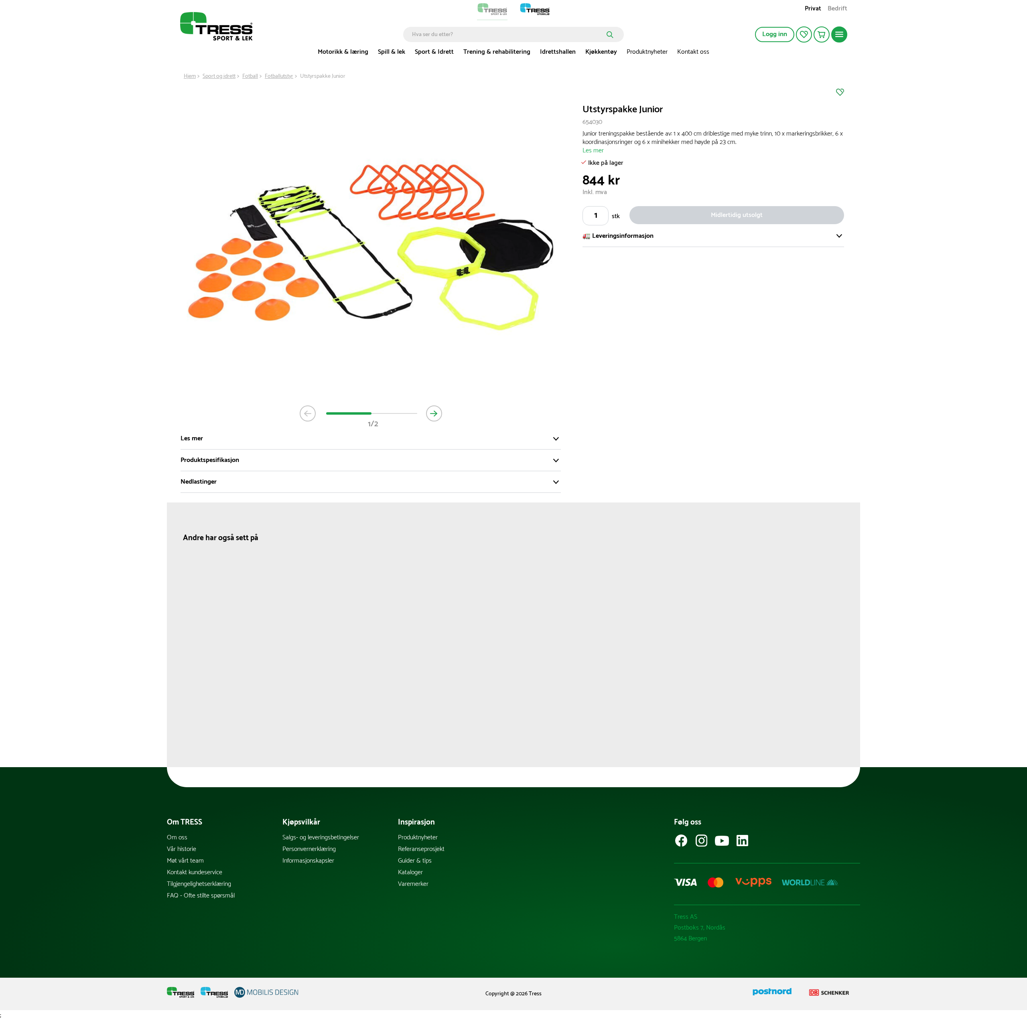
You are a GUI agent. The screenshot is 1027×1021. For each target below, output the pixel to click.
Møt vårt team (185, 861)
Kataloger (410, 872)
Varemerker (413, 884)
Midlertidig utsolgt (737, 214)
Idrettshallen (558, 52)
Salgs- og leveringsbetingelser (320, 837)
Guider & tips (415, 861)
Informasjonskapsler (308, 861)
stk (616, 216)
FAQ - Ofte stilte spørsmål (201, 895)
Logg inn (774, 34)
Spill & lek (391, 52)
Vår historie (181, 849)
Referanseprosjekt (421, 849)
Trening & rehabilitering (496, 52)
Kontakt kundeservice (194, 872)
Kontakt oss (693, 52)
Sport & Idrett (434, 52)
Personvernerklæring (309, 849)
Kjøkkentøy (601, 52)
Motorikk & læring (343, 52)
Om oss (177, 837)
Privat (813, 9)
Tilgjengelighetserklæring (199, 884)
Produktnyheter (647, 52)
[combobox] (507, 34)
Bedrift (837, 9)
